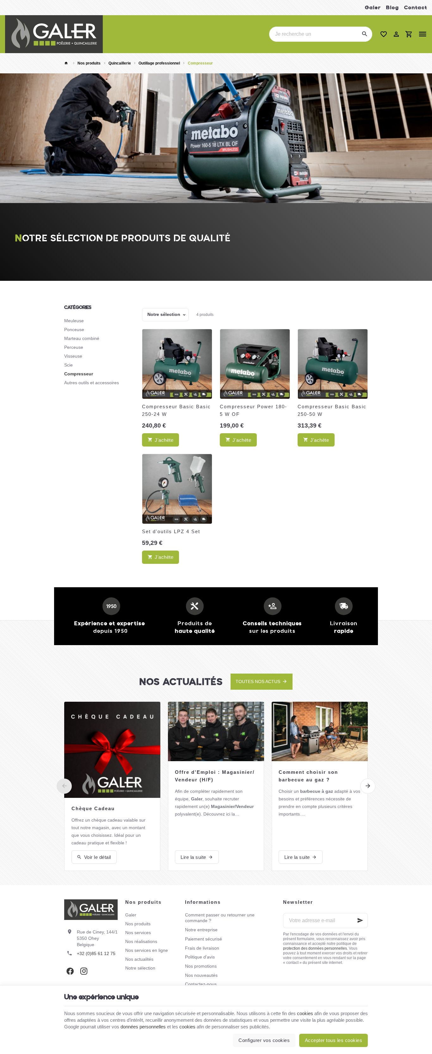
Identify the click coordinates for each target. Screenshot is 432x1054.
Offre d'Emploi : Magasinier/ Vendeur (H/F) (215, 775)
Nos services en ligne (146, 950)
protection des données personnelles (315, 948)
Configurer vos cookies (264, 1040)
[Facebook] (70, 971)
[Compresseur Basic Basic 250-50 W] (333, 364)
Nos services (138, 932)
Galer (373, 7)
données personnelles (143, 1026)
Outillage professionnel (159, 63)
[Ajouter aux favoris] (204, 337)
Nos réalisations (141, 941)
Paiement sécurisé (203, 938)
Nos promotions (201, 966)
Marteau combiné (81, 338)
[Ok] (360, 920)
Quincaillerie (119, 63)
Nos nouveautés (201, 975)
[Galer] (54, 34)
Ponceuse (74, 329)
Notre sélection (140, 968)
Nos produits (89, 63)
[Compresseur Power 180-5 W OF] (255, 364)
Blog (392, 7)
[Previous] (64, 786)
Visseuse (73, 356)
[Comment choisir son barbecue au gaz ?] (320, 731)
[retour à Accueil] (67, 63)
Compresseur (78, 373)
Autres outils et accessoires (91, 382)
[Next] (367, 786)
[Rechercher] (364, 34)
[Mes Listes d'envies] (383, 34)
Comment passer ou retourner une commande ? (220, 917)
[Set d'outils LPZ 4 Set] (177, 489)
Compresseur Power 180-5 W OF (253, 410)
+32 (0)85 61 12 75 (96, 953)
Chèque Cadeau (93, 808)
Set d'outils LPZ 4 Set (171, 531)
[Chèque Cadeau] (112, 750)
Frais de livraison (202, 948)
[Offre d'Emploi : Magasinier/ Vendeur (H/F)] (216, 731)
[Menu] (422, 34)
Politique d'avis (200, 956)
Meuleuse (74, 320)
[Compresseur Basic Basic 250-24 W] (177, 364)
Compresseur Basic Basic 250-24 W (176, 410)
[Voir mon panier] (409, 34)
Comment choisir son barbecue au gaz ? (308, 775)
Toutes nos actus (258, 681)
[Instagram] (83, 971)
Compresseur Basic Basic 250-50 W (332, 410)
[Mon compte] (396, 34)
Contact (415, 7)
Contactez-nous (201, 984)
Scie (68, 364)
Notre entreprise (201, 929)
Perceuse (73, 347)
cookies (305, 1013)
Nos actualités (181, 681)
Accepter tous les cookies (333, 1040)
